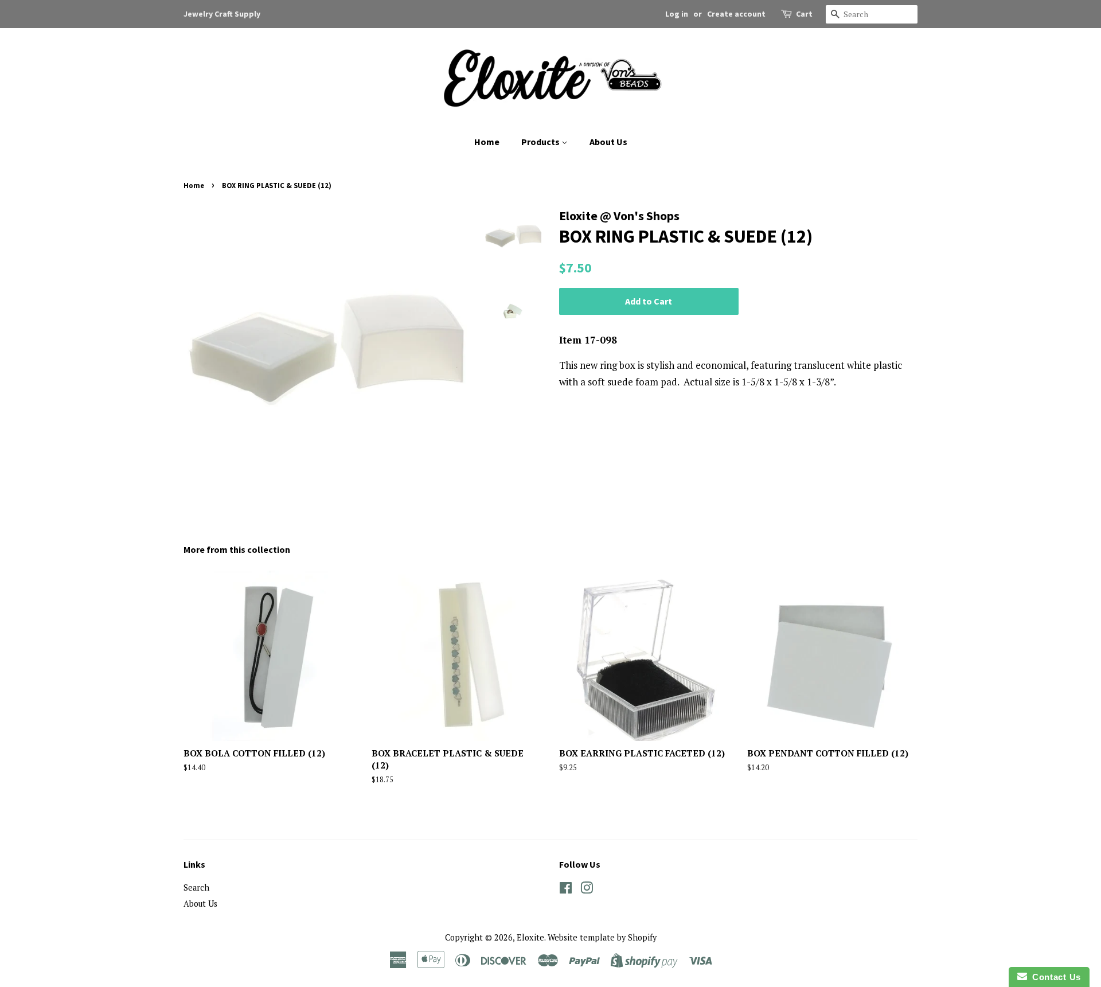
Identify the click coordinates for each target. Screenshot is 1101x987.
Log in (676, 14)
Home (486, 141)
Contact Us (1054, 977)
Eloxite (530, 937)
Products (541, 141)
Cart (804, 14)
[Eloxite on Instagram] (586, 889)
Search (196, 887)
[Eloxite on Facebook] (565, 889)
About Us (608, 141)
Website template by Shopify (602, 937)
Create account (736, 14)
